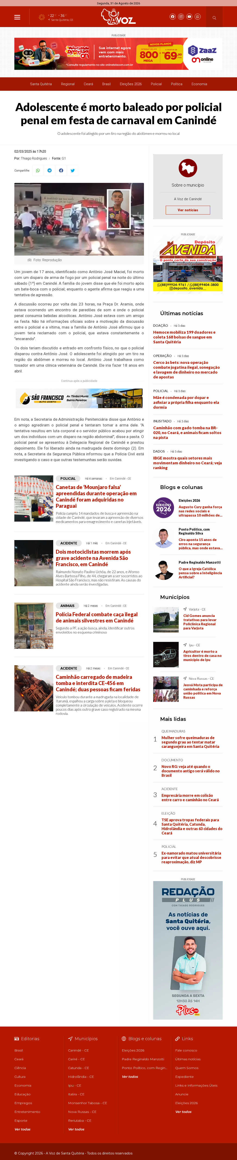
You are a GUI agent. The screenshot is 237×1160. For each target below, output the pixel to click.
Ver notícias (188, 210)
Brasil (106, 84)
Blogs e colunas (181, 487)
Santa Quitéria (41, 84)
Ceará (88, 84)
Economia (199, 84)
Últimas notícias (181, 313)
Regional (68, 84)
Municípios (175, 597)
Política (176, 84)
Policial (156, 84)
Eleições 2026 (131, 84)
